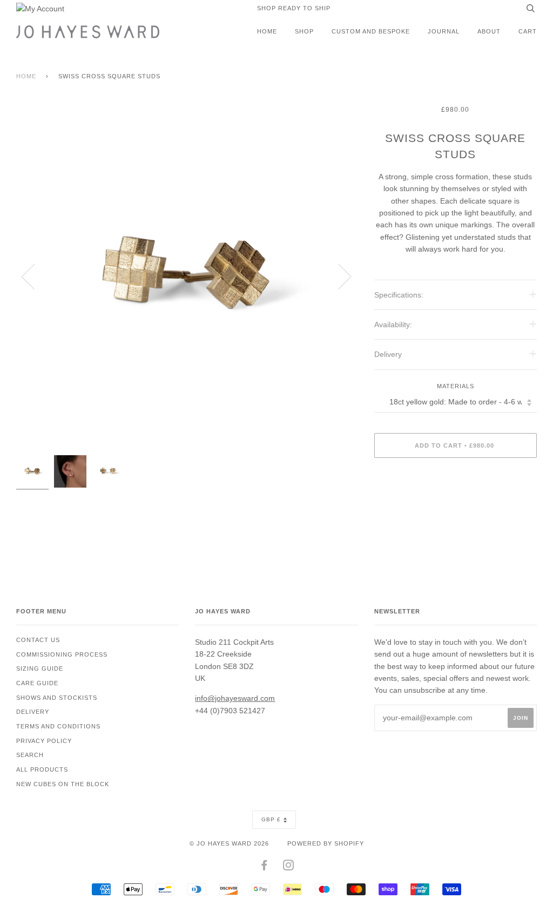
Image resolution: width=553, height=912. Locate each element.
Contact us (38, 640)
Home (267, 31)
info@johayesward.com (235, 698)
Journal (444, 31)
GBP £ (271, 819)
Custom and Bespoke (371, 31)
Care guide (37, 683)
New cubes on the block (62, 784)
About (489, 31)
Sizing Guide (39, 668)
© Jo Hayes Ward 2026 (229, 843)
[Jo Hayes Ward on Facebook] (264, 867)
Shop (304, 31)
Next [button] (338, 276)
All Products (42, 769)
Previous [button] (34, 276)
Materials (455, 386)
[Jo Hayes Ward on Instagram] (288, 867)
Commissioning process (61, 654)
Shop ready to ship (294, 8)
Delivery (32, 711)
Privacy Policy (44, 741)
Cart (527, 31)
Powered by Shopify (325, 843)
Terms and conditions (58, 726)
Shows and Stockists (56, 697)
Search (30, 755)
